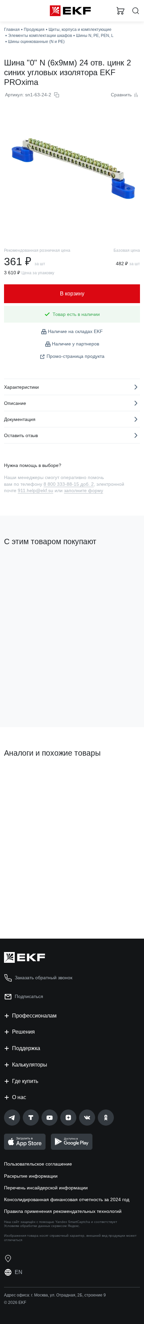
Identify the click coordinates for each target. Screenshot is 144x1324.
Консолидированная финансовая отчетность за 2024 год (66, 1199)
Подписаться (30, 694)
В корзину (30, 906)
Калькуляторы (29, 1065)
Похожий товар (23, 775)
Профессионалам (34, 1016)
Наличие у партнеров (75, 343)
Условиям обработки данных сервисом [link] (35, 1226)
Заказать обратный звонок (43, 977)
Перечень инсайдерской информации (46, 1187)
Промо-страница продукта (75, 356)
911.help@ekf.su (35, 490)
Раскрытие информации (31, 1176)
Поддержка (26, 1048)
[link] (12, 1117)
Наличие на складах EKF (75, 331)
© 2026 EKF (15, 1302)
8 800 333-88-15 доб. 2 (69, 484)
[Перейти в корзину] (120, 10)
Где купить (25, 1081)
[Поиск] (135, 11)
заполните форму (83, 490)
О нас (19, 1097)
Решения (23, 1032)
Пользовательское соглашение (38, 1164)
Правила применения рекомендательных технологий (63, 1211)
